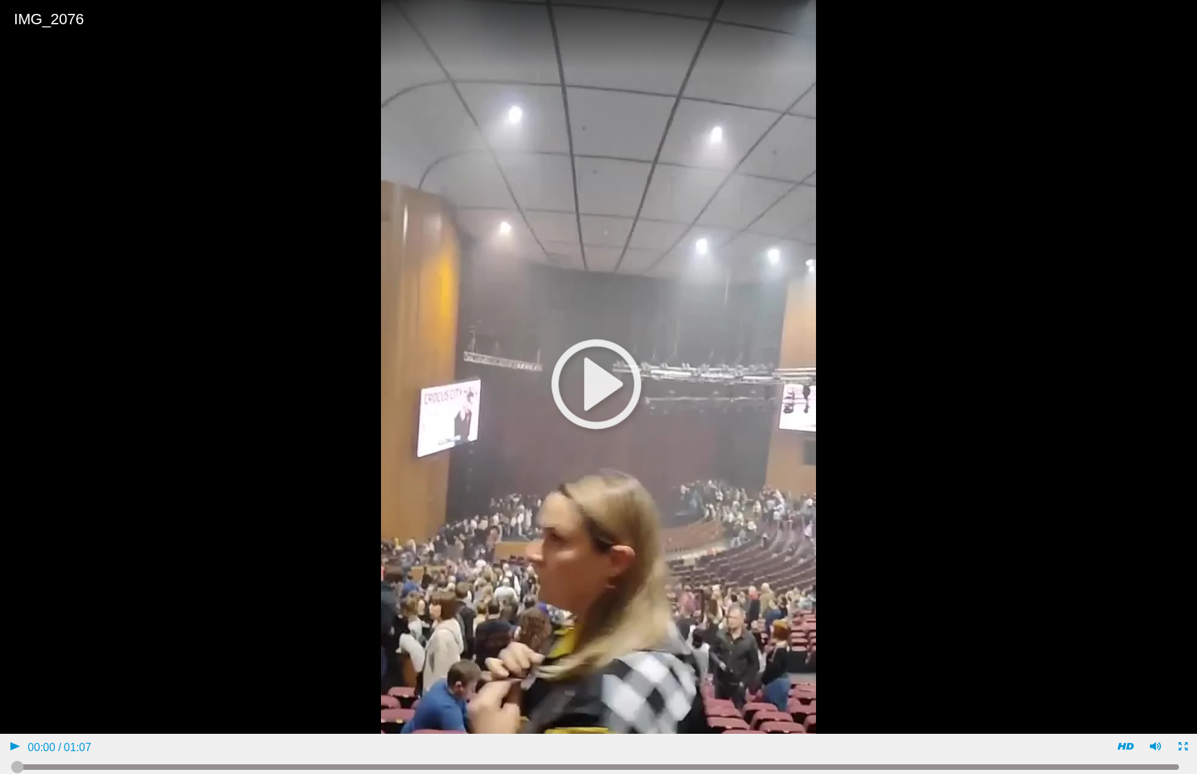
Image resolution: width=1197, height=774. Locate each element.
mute (1154, 748)
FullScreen (1182, 748)
